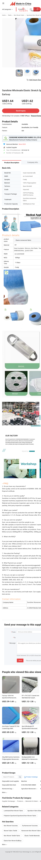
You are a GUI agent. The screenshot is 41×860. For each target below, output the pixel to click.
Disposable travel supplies (10, 781)
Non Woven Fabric (19, 15)
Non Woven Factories (11, 826)
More (4, 844)
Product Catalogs (32, 777)
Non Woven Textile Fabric (12, 836)
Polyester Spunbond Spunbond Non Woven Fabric (20, 816)
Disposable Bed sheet (9, 785)
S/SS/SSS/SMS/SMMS (28, 785)
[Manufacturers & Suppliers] (20, 4)
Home (4, 15)
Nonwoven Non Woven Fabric (31, 831)
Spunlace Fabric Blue (34, 811)
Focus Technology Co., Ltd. (26, 852)
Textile (9, 15)
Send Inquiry (21, 111)
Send (20, 660)
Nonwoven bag (7, 789)
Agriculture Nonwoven (28, 789)
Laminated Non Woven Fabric (13, 811)
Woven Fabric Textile (10, 831)
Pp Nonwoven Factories (30, 826)
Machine (24, 781)
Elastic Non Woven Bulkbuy (12, 841)
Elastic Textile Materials (32, 836)
